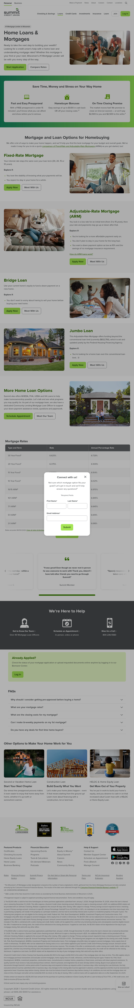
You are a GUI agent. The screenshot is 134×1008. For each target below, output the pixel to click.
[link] (67, 527)
